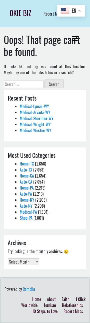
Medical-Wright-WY (35, 124)
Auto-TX (26, 170)
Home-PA (27, 188)
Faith (66, 299)
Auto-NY (26, 206)
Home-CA (27, 176)
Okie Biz (21, 13)
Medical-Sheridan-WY (37, 118)
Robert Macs (73, 311)
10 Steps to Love (45, 311)
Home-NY (27, 200)
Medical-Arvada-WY (35, 112)
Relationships (72, 305)
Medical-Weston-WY (35, 130)
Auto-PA (26, 194)
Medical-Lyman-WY (34, 106)
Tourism (50, 305)
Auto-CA (26, 182)
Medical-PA (28, 212)
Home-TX (27, 164)
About (51, 299)
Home (36, 299)
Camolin (29, 289)
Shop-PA (26, 218)
